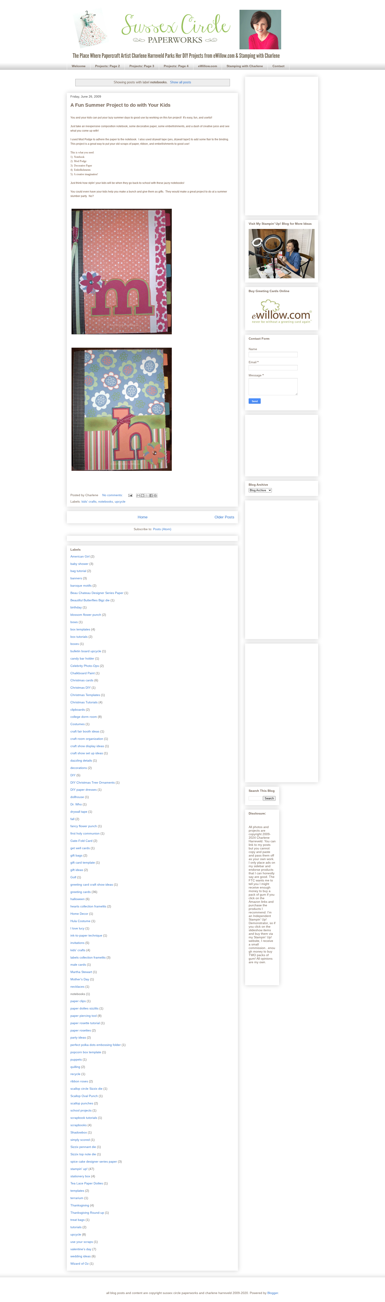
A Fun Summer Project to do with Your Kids (120, 105)
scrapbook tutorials (83, 1117)
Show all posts (180, 82)
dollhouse (77, 797)
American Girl (80, 556)
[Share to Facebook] (151, 495)
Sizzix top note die (83, 1154)
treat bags (77, 1220)
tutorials (76, 1227)
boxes (74, 644)
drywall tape (78, 811)
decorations (78, 768)
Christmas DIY (80, 687)
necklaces (77, 986)
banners (76, 578)
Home (142, 517)
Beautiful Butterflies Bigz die (90, 600)
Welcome (79, 66)
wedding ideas (80, 1256)
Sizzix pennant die (83, 1147)
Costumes (77, 724)
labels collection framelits (88, 957)
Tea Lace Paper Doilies (86, 1183)
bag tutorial (78, 571)
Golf (73, 877)
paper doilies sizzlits (84, 1008)
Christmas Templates (85, 695)
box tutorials (79, 636)
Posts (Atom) (162, 529)
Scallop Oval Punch (84, 1096)
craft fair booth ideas (84, 731)
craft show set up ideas (86, 753)
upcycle (120, 501)
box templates (80, 629)
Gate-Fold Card (81, 841)
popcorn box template (85, 1052)
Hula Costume (80, 921)
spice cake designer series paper (93, 1161)
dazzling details (81, 760)
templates (77, 1190)
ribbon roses (79, 1081)
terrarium (76, 1198)
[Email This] (138, 495)
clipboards (77, 709)
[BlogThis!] (142, 495)
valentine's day (80, 1249)
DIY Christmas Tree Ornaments (92, 782)
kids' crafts (89, 501)
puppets (76, 1059)
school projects (81, 1110)
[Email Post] (130, 495)
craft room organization (86, 738)
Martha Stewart (81, 972)
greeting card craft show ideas (91, 884)
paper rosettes (80, 1030)
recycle (75, 1074)
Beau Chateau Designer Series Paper (96, 593)
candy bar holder (82, 658)
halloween (77, 899)
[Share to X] (147, 495)
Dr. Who (76, 804)
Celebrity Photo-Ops (84, 666)
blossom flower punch (85, 614)
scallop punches (81, 1103)
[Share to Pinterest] (155, 495)
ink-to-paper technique (86, 935)
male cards (78, 964)
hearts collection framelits (88, 906)
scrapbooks (78, 1125)
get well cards (80, 848)
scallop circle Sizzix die (86, 1088)
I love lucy (77, 928)
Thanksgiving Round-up (87, 1212)
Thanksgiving (79, 1205)
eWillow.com (207, 66)
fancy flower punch (83, 826)
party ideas (78, 1037)
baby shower (79, 564)
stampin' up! (79, 1169)
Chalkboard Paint (82, 673)
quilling (75, 1067)
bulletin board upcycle (85, 651)
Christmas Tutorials (84, 702)
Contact (278, 66)
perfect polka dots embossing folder (95, 1045)
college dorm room (83, 716)
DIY (73, 775)
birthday (76, 607)
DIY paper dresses (83, 789)
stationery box (80, 1176)
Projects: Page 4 (176, 66)
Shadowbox (78, 1132)
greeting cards (80, 892)
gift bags (76, 855)
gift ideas (76, 870)
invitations (77, 943)
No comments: (113, 495)
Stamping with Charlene (245, 66)
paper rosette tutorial (85, 1023)
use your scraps (81, 1242)
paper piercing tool (83, 1015)
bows (74, 622)
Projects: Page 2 (107, 66)
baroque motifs (81, 585)
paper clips (78, 1001)
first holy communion (85, 833)
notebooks (105, 501)
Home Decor (79, 913)
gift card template (82, 862)
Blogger (272, 1293)
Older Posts (224, 517)
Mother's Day (79, 979)
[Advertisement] (282, 145)
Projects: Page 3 (141, 66)
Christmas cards (81, 680)
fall (72, 819)
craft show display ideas (87, 746)
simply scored (80, 1140)
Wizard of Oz (79, 1263)
